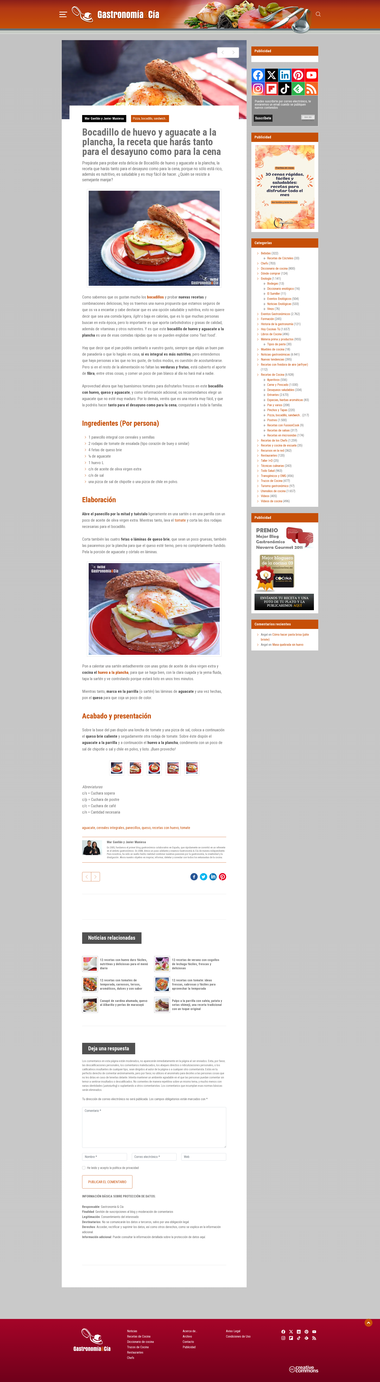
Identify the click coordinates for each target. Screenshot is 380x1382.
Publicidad (189, 1347)
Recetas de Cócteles (280, 258)
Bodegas (272, 283)
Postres (272, 420)
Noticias (132, 1331)
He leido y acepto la (113, 1168)
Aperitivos (273, 380)
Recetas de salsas (278, 430)
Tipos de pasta (276, 344)
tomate (180, 520)
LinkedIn (284, 75)
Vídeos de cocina (271, 501)
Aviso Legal (233, 1331)
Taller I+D (267, 461)
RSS (311, 88)
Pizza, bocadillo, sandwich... (150, 118)
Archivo (187, 1336)
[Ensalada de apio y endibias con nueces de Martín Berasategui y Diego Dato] (222, 52)
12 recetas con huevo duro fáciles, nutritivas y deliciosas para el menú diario (124, 964)
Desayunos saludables (280, 390)
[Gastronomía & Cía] (115, 14)
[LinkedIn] (299, 1331)
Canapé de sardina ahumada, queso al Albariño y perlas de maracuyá (123, 1003)
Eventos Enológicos (279, 299)
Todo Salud (268, 471)
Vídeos (265, 496)
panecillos (133, 828)
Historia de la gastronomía (277, 324)
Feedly (298, 88)
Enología (266, 278)
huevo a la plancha (113, 672)
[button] (63, 13)
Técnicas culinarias (272, 466)
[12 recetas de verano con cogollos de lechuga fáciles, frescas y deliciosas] (163, 964)
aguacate (88, 828)
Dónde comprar (270, 273)
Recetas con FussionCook (283, 425)
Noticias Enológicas (279, 304)
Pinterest (298, 75)
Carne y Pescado (277, 385)
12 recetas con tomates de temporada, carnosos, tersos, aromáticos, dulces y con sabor (121, 984)
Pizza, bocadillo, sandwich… (284, 415)
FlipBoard (271, 88)
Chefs (264, 263)
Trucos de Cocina (271, 481)
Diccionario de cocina (274, 268)
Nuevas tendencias (272, 359)
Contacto (188, 1342)
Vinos (270, 309)
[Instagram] (283, 1338)
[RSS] (314, 1338)
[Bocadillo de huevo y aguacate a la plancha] (116, 768)
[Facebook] (283, 1331)
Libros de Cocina (271, 334)
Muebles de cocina (272, 349)
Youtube (311, 75)
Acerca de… (190, 1331)
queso (146, 828)
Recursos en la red (272, 450)
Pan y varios (274, 405)
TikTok (284, 88)
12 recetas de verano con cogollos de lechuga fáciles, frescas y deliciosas (195, 964)
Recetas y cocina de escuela (278, 445)
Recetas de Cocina (272, 375)
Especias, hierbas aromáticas (285, 400)
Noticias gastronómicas (275, 354)
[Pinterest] (307, 1331)
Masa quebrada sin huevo (287, 645)
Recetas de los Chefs (274, 440)
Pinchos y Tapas (277, 410)
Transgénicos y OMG (273, 476)
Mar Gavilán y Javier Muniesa (104, 118)
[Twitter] (291, 1331)
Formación (267, 319)
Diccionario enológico (280, 289)
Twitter (271, 75)
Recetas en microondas (281, 435)
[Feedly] (307, 1338)
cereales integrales (110, 828)
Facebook (258, 75)
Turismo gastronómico (275, 486)
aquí (202, 1237)
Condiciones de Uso (238, 1336)
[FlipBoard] (291, 1338)
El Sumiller (273, 293)
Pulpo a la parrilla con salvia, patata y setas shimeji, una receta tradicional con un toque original (197, 1005)
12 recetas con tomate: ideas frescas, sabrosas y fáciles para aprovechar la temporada (194, 984)
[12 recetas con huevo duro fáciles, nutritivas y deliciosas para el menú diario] (91, 964)
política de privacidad (125, 1168)
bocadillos (155, 297)
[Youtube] (314, 1331)
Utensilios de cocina (273, 491)
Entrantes (273, 395)
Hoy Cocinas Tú (270, 329)
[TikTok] (299, 1338)
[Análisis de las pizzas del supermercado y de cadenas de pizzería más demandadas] (233, 52)
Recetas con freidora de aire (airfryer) (284, 364)
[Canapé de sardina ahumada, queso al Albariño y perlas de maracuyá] (91, 1005)
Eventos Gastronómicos (275, 314)
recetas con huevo (165, 828)
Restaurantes (269, 455)
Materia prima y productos (277, 339)
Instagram (258, 88)
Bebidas (266, 253)
